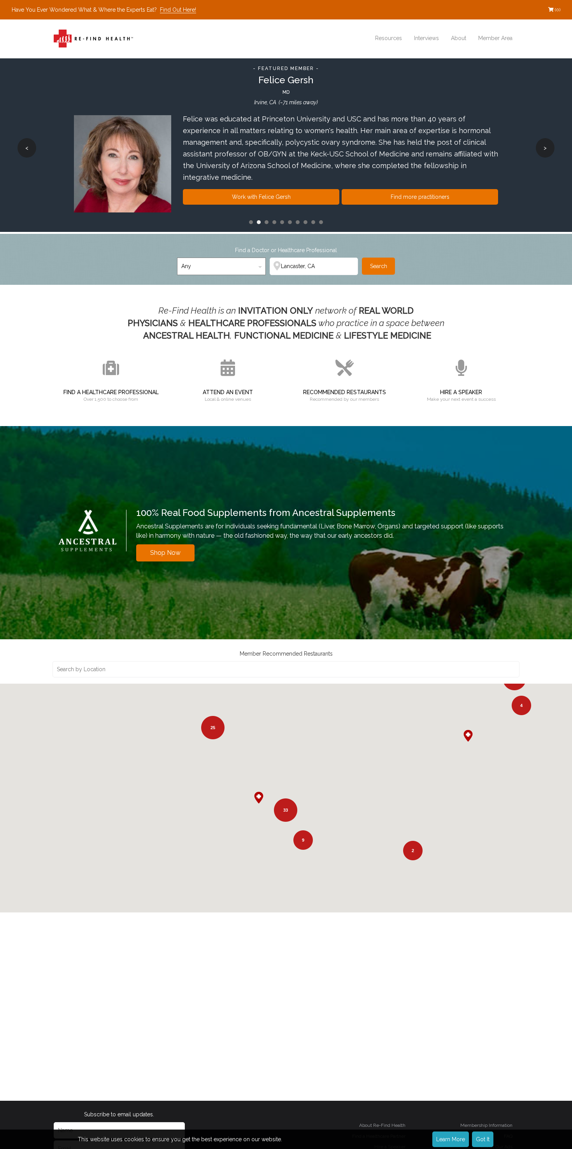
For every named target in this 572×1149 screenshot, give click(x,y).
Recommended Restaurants (344, 392)
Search (378, 266)
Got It (483, 1139)
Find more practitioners (420, 197)
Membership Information (486, 1125)
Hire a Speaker (461, 392)
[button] (472, 739)
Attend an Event (228, 392)
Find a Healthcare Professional (111, 392)
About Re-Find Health (382, 1125)
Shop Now (165, 552)
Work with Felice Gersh (261, 197)
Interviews (426, 38)
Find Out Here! (178, 10)
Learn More (450, 1139)
